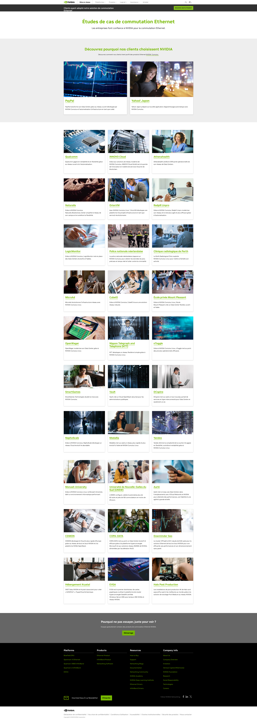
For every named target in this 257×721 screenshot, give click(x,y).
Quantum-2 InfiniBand (72, 668)
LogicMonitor (73, 251)
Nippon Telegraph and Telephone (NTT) (122, 345)
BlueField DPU (69, 655)
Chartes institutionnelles (150, 714)
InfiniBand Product (104, 660)
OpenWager (72, 343)
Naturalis (70, 205)
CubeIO (113, 297)
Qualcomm (71, 156)
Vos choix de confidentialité (98, 714)
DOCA (66, 672)
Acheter (145, 2)
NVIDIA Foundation (170, 672)
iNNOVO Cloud (117, 156)
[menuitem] (85, 2)
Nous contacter (186, 714)
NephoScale (72, 437)
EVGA (112, 584)
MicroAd (70, 297)
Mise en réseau (85, 2)
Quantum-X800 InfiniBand (74, 664)
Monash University (76, 486)
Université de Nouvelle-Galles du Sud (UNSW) (127, 488)
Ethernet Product (103, 655)
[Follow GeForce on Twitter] (191, 696)
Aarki (157, 486)
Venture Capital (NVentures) (173, 668)
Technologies (168, 684)
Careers (166, 688)
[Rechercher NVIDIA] (186, 2)
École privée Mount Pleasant (170, 297)
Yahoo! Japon (140, 100)
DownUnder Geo (163, 535)
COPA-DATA (116, 535)
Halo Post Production (166, 584)
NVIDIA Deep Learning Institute (142, 680)
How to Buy (134, 655)
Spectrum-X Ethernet (72, 660)
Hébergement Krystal (77, 584)
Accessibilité (135, 714)
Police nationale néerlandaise (126, 251)
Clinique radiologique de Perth (171, 251)
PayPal (69, 100)
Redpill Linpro (161, 205)
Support (133, 660)
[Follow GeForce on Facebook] (183, 696)
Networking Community (139, 672)
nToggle (158, 343)
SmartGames (72, 391)
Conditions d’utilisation (119, 714)
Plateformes (99, 2)
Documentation (136, 668)
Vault (112, 391)
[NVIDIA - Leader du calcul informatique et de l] (69, 2)
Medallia (114, 437)
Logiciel (123, 2)
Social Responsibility (170, 680)
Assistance (134, 2)
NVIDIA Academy (136, 676)
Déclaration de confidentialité (75, 714)
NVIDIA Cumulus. (152, 54)
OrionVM (114, 205)
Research (166, 676)
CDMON (70, 535)
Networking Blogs (136, 664)
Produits (112, 2)
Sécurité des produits (170, 714)
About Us (166, 655)
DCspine (158, 391)
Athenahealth (162, 156)
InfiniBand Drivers (137, 688)
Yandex (158, 437)
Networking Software (105, 664)
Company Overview (170, 660)
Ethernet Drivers (136, 684)
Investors (166, 664)
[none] (186, 2)
